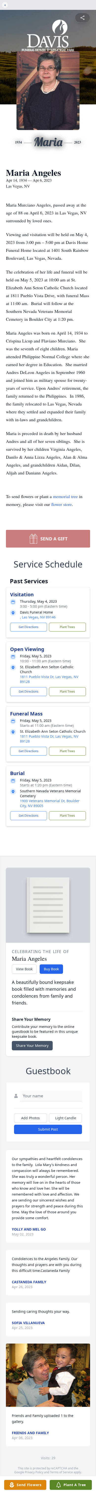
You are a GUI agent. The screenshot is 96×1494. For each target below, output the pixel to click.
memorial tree (65, 496)
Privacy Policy (34, 1472)
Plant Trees (67, 627)
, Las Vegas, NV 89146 (38, 617)
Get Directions (28, 627)
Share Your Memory (32, 1045)
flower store (61, 504)
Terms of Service (61, 1472)
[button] (48, 1375)
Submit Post (48, 1129)
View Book (24, 969)
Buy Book (51, 969)
